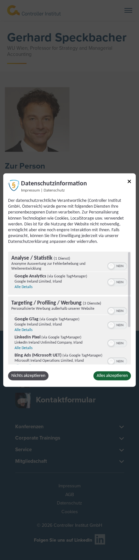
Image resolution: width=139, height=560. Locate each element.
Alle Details (24, 287)
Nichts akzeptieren (28, 375)
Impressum (30, 190)
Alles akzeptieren (112, 375)
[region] (69, 307)
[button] (111, 266)
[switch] (117, 265)
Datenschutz (54, 190)
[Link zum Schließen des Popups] (129, 182)
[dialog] (69, 280)
